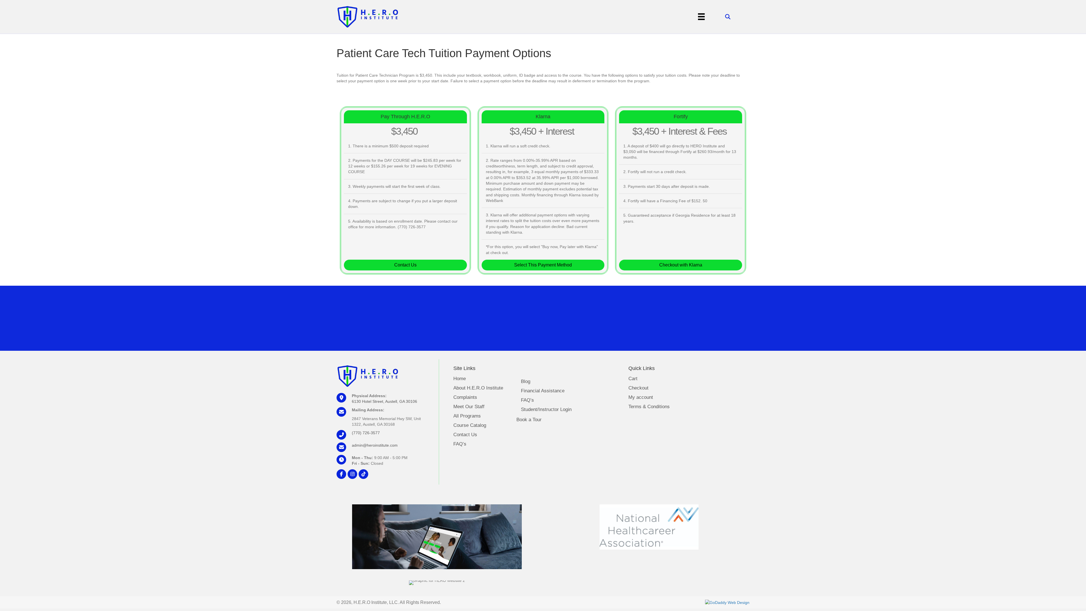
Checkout (638, 388)
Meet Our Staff (468, 406)
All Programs (467, 416)
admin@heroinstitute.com (375, 445)
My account (640, 397)
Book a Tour (529, 419)
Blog (525, 381)
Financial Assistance (542, 390)
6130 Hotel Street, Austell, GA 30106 (384, 401)
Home (459, 378)
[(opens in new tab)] (649, 526)
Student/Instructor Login (546, 409)
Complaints (465, 397)
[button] (405, 265)
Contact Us (465, 434)
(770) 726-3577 (366, 433)
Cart (632, 378)
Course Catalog (469, 425)
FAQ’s (459, 444)
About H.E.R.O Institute (478, 388)
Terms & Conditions (649, 406)
